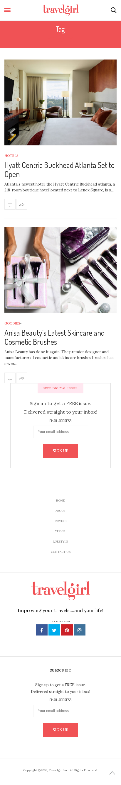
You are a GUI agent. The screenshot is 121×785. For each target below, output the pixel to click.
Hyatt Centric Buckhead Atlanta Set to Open (59, 169)
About (61, 511)
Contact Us (60, 552)
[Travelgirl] (61, 10)
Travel (60, 531)
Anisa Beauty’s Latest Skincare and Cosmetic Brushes (54, 337)
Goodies (12, 323)
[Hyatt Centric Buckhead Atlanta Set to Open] (60, 102)
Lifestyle (60, 541)
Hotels (11, 156)
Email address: (60, 421)
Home (60, 500)
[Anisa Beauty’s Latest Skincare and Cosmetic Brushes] (60, 270)
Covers (60, 521)
